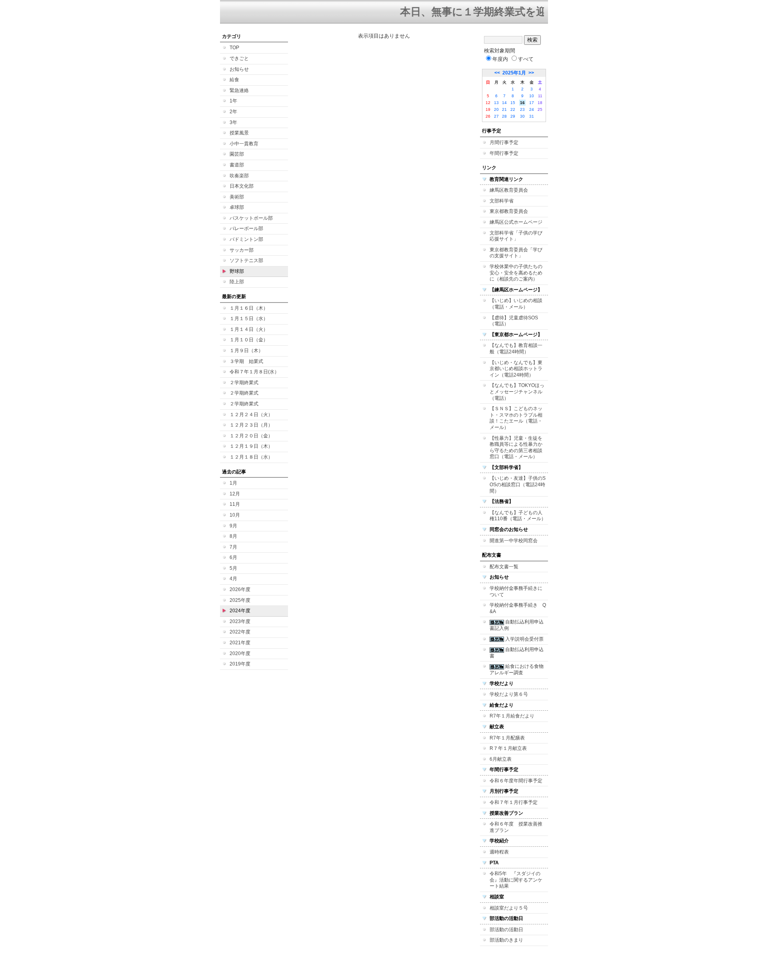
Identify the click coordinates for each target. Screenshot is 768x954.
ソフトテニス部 (246, 260)
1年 (233, 101)
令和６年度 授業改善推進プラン (516, 827)
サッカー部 (242, 250)
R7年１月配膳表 (507, 738)
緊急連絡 (239, 90)
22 (512, 109)
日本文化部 (242, 186)
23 (522, 109)
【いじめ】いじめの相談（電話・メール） (516, 304)
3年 (233, 122)
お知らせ (239, 69)
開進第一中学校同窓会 (514, 540)
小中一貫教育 (244, 143)
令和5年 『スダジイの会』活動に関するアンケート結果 (516, 880)
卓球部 (237, 207)
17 (531, 102)
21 (504, 109)
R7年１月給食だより (512, 716)
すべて (526, 59)
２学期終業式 (244, 382)
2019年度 (240, 664)
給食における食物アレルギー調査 (517, 669)
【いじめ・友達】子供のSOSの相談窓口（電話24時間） (518, 484)
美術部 (237, 197)
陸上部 (237, 282)
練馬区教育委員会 (509, 190)
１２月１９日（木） (251, 446)
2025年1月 (514, 73)
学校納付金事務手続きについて (516, 591)
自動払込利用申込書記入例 (517, 625)
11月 (235, 504)
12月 (235, 494)
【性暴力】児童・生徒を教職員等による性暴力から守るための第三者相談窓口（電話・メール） (516, 447)
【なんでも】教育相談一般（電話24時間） (516, 349)
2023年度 (240, 621)
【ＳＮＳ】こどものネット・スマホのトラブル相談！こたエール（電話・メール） (516, 418)
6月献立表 (501, 759)
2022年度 (240, 632)
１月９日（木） (246, 350)
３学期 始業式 (246, 361)
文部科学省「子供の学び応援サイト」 (516, 236)
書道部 (237, 165)
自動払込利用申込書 (517, 653)
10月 (235, 515)
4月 (233, 578)
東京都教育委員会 (509, 211)
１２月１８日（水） (251, 457)
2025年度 (240, 600)
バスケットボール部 (251, 218)
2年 (233, 111)
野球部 (237, 271)
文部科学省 (502, 201)
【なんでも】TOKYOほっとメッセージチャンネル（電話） (517, 392)
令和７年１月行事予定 (514, 802)
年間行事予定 (504, 153)
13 (496, 102)
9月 (233, 526)
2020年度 (240, 653)
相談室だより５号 (509, 908)
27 (496, 116)
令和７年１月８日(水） (254, 372)
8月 (233, 536)
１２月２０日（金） (251, 436)
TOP (234, 47)
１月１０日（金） (249, 340)
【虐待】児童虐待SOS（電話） (514, 321)
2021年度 (240, 642)
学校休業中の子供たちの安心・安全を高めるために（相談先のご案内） (516, 273)
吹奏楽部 (239, 175)
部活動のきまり (506, 940)
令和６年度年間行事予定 (516, 781)
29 (512, 116)
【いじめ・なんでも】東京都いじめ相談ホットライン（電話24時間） (516, 369)
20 (496, 109)
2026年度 (240, 589)
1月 (233, 483)
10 (531, 96)
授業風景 (239, 133)
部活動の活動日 (506, 929)
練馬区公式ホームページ (516, 222)
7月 (233, 547)
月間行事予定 (504, 142)
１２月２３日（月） (251, 425)
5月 (233, 568)
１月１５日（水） (249, 318)
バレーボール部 (246, 228)
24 (531, 109)
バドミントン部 (246, 239)
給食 (234, 79)
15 (512, 102)
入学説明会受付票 (524, 639)
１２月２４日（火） (251, 414)
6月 (233, 557)
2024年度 (240, 610)
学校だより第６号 (509, 694)
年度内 (500, 59)
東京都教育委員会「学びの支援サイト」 (516, 253)
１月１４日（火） (249, 329)
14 (504, 102)
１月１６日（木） (249, 308)
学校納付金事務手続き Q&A (518, 608)
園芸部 (237, 154)
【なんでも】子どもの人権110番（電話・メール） (518, 516)
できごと (239, 58)
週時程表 (499, 852)
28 (504, 116)
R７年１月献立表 (508, 748)
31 (531, 116)
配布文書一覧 (504, 566)
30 (522, 116)
